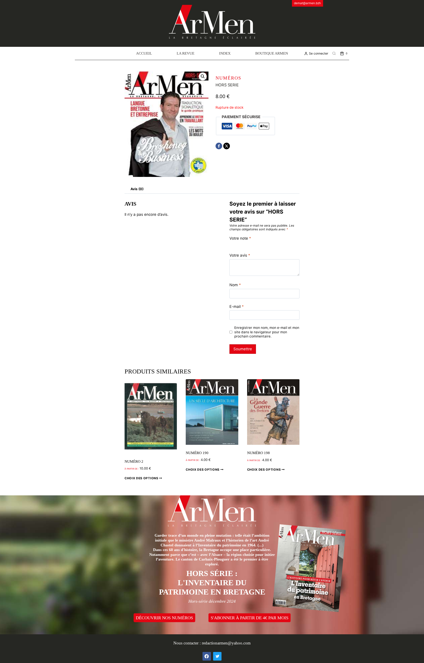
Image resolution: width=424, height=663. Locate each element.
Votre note (240, 238)
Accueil (144, 53)
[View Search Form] (334, 53)
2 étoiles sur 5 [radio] (236, 244)
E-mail (236, 306)
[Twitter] (217, 656)
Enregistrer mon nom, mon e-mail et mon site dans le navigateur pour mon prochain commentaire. (266, 332)
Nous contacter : (187, 643)
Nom (235, 285)
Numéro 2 (134, 461)
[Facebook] (219, 146)
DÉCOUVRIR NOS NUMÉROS (164, 617)
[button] (203, 76)
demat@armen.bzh (307, 3)
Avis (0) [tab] (137, 189)
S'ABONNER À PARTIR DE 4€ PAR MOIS (249, 617)
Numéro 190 (197, 453)
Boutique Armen (271, 53)
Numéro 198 (258, 453)
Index (225, 53)
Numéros (228, 78)
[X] (226, 146)
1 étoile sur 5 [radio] (231, 244)
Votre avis (239, 255)
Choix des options (142, 478)
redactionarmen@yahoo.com (226, 643)
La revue (185, 53)
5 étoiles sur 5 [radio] (251, 244)
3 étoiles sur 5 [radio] (241, 244)
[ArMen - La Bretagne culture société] (212, 21)
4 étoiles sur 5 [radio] (246, 244)
